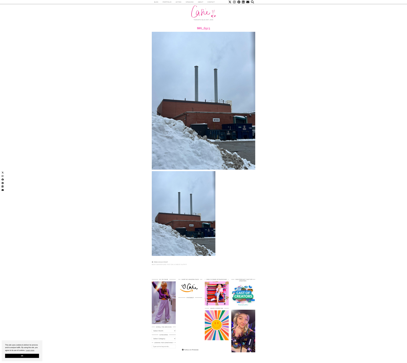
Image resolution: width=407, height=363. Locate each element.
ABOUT (200, 2)
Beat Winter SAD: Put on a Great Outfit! (169, 263)
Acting (179, 2)
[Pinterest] (238, 2)
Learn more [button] (30, 350)
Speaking (190, 2)
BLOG (156, 2)
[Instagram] (234, 2)
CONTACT (211, 2)
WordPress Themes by (244, 360)
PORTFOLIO (167, 2)
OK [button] (22, 356)
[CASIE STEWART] (203, 9)
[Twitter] (230, 2)
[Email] (247, 2)
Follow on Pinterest (191, 350)
